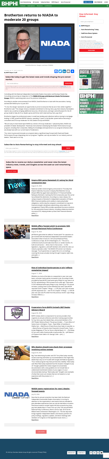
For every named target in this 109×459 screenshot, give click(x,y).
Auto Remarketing (25, 2)
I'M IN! (68, 148)
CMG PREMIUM (98, 2)
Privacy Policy (63, 86)
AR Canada (36, 2)
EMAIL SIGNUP (88, 2)
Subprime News (45, 2)
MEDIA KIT (71, 453)
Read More (35, 215)
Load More (41, 431)
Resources (40, 6)
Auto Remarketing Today (90, 29)
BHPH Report (55, 2)
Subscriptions (31, 6)
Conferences (48, 6)
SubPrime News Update (89, 33)
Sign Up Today (11, 171)
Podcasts (22, 6)
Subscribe (68, 83)
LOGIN (106, 2)
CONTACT (81, 453)
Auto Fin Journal (65, 2)
